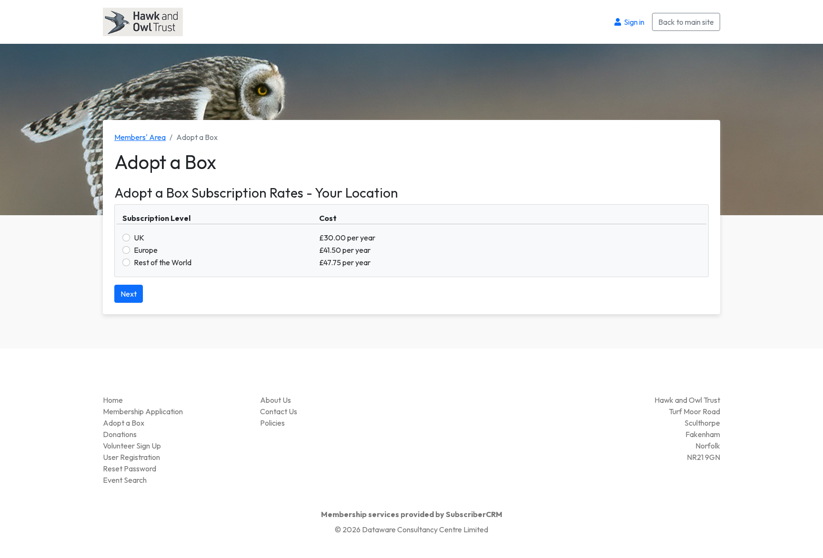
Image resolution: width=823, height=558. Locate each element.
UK (139, 237)
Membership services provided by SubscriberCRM (411, 514)
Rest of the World (162, 262)
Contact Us (278, 411)
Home (113, 400)
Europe (146, 250)
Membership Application (143, 411)
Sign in (633, 22)
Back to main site (686, 22)
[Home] (143, 21)
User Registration (131, 457)
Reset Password (129, 468)
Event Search (125, 480)
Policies (272, 423)
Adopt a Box (123, 423)
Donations (120, 434)
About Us (275, 400)
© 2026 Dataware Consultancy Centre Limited (411, 529)
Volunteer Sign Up (132, 445)
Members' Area (140, 137)
